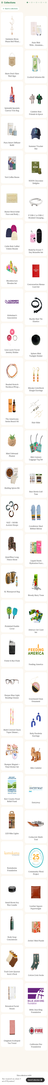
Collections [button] (9, 2)
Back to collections (11, 9)
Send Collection (34, 1080)
